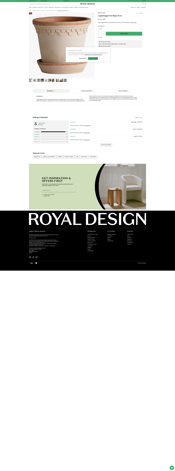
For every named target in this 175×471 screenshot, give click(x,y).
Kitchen (108, 239)
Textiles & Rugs (110, 240)
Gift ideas (129, 237)
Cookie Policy (90, 245)
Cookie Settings (82, 58)
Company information (92, 244)
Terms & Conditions (92, 240)
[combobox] (144, 1)
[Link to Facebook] (33, 257)
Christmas (129, 244)
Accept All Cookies (93, 58)
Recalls (89, 249)
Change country (32, 237)
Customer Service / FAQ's (93, 234)
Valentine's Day (130, 234)
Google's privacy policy (97, 54)
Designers (90, 247)
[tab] (51, 91)
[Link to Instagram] (37, 257)
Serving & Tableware (111, 234)
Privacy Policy (90, 242)
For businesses (91, 250)
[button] (144, 1)
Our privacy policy (88, 54)
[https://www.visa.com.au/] (31, 263)
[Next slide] (92, 45)
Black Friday (129, 240)
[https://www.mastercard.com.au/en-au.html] (36, 263)
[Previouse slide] (31, 45)
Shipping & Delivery (91, 237)
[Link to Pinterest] (30, 257)
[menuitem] (30, 7)
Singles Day (129, 239)
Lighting (109, 237)
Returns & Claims (91, 239)
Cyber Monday (130, 242)
